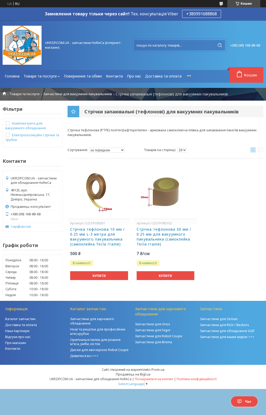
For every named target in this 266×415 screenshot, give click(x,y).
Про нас (134, 76)
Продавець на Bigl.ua (133, 374)
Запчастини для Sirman (219, 318)
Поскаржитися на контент (154, 379)
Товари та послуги (40, 76)
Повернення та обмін (83, 76)
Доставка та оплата (163, 76)
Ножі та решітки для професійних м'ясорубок (97, 331)
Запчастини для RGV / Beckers (224, 324)
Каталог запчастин (20, 318)
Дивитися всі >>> (84, 355)
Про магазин (15, 342)
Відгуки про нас (18, 336)
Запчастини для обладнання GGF (227, 330)
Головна (12, 76)
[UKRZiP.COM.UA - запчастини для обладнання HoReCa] (22, 45)
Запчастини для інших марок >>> (227, 336)
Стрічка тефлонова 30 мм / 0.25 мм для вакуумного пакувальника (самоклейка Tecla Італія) (164, 237)
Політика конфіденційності (197, 379)
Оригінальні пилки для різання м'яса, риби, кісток (95, 341)
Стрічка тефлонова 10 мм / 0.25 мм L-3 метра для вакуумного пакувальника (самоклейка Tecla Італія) (97, 237)
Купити (99, 276)
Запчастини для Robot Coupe (158, 336)
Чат (248, 401)
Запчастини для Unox (152, 324)
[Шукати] (220, 45)
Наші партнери (17, 330)
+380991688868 (201, 14)
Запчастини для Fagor (153, 330)
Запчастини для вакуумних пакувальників (77, 94)
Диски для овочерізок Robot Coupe (99, 349)
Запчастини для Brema (153, 342)
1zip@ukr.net (21, 226)
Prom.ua (157, 369)
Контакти (114, 76)
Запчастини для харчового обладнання (92, 321)
